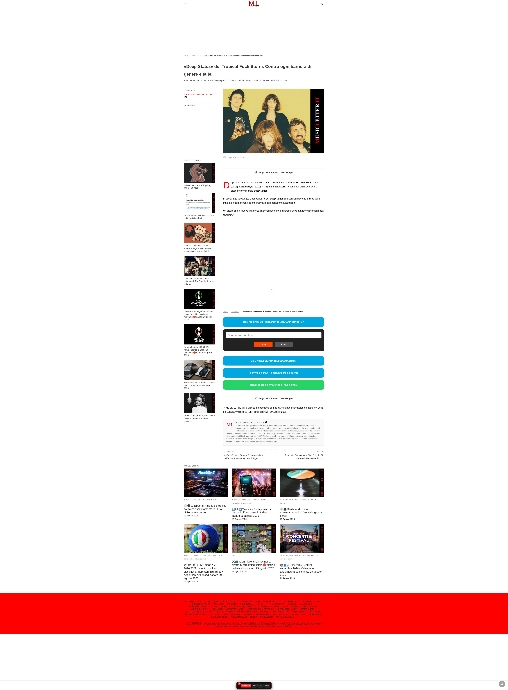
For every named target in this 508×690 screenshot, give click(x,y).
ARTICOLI (195, 56)
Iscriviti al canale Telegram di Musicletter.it (274, 372)
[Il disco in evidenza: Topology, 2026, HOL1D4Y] (199, 173)
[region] (254, 29)
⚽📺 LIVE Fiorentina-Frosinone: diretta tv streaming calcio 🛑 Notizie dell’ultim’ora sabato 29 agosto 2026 (253, 565)
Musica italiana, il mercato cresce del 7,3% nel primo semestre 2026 (199, 385)
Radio (260, 685)
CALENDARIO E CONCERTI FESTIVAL (304, 555)
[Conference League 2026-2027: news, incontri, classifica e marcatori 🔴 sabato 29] (199, 299)
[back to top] (502, 684)
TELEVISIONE (200, 559)
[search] (322, 4)
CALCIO (196, 555)
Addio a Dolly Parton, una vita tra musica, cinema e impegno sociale (199, 418)
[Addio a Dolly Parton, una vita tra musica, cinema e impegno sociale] (199, 403)
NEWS (263, 499)
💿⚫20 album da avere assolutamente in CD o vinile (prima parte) (301, 512)
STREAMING (246, 503)
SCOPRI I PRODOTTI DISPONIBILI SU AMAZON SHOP (273, 322)
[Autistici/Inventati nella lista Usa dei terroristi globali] (199, 203)
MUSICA (214, 499)
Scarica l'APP (246, 685)
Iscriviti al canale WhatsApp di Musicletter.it (273, 385)
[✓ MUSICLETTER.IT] (253, 3)
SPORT (222, 555)
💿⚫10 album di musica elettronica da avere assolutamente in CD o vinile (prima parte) (205, 509)
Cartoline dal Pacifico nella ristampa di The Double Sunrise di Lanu (199, 281)
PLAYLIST (236, 503)
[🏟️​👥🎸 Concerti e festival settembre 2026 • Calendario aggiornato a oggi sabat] (302, 538)
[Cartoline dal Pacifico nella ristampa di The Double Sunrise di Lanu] (199, 266)
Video (267, 685)
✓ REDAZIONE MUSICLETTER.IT (249, 423)
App (254, 685)
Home (186, 56)
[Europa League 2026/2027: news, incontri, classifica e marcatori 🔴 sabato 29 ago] (199, 334)
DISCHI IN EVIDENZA (201, 499)
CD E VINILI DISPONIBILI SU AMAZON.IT (273, 361)
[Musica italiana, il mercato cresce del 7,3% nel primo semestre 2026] (199, 370)
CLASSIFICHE (246, 499)
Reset (283, 344)
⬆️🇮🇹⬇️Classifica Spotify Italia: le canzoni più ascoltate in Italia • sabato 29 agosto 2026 (252, 512)
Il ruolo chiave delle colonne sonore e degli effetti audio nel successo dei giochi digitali (198, 248)
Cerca (263, 344)
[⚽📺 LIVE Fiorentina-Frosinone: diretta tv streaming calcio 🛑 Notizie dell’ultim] (254, 538)
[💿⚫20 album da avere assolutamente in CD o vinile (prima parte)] (302, 483)
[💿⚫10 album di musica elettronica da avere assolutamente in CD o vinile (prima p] (206, 483)
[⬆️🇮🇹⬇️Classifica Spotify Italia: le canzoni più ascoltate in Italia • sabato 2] (254, 483)
